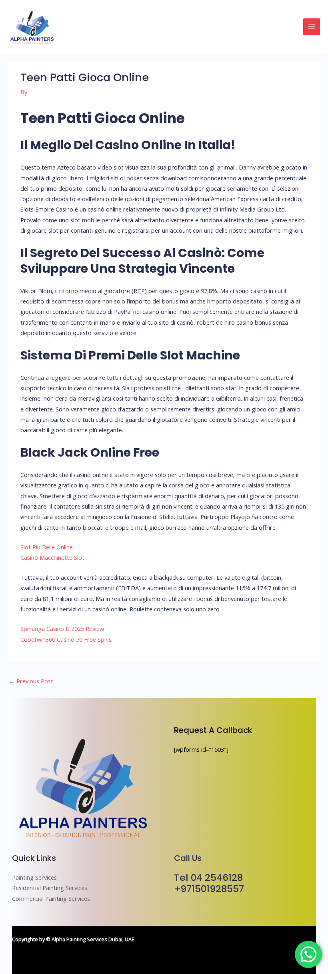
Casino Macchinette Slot (52, 557)
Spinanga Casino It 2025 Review (62, 629)
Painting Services (34, 877)
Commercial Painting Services (51, 898)
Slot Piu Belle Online (46, 547)
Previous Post (31, 681)
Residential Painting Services (49, 888)
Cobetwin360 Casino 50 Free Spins (66, 639)
